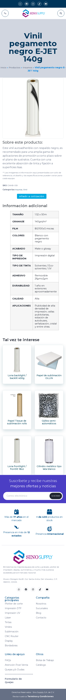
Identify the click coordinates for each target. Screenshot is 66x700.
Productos (14, 67)
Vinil (25, 190)
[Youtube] (46, 4)
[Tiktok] (39, 4)
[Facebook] (27, 4)
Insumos (27, 67)
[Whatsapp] (20, 4)
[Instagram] (33, 4)
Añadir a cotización (31, 196)
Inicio (3, 67)
